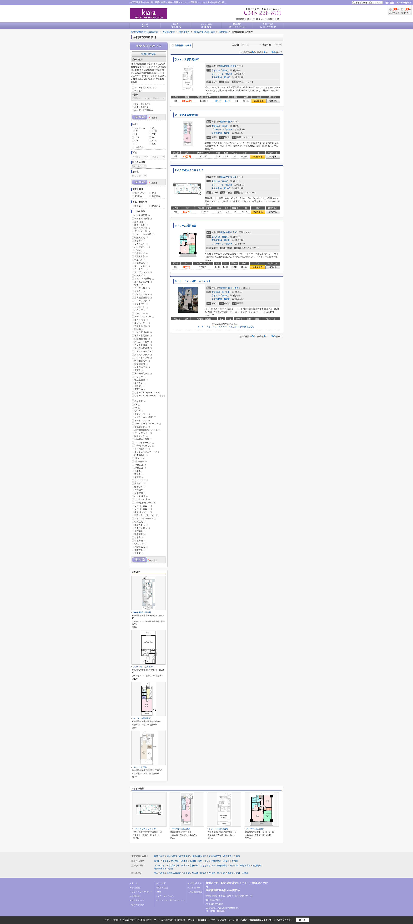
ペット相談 (141, 496)
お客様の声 (194, 887)
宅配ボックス (142, 427)
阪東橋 (229, 74)
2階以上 (139, 458)
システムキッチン (144, 351)
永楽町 (226, 861)
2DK (154, 134)
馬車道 (230, 873)
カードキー (141, 269)
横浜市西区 (172, 856)
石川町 (193, 861)
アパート (138, 87)
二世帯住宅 (141, 263)
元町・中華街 (242, 873)
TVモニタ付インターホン (147, 423)
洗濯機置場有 (142, 339)
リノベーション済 (144, 234)
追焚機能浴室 (142, 361)
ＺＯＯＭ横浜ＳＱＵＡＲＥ (189, 170)
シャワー (140, 376)
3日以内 (138, 196)
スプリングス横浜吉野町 (143, 667)
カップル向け (142, 288)
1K (153, 128)
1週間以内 (156, 196)
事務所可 (140, 240)
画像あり (138, 206)
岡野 (200, 861)
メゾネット (141, 307)
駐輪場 (138, 329)
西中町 (233, 66)
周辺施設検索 (195, 892)
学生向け (140, 285)
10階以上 (140, 464)
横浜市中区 (225, 121)
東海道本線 (245, 865)
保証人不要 (141, 237)
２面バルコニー (143, 506)
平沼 (206, 861)
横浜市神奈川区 (199, 856)
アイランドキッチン (145, 518)
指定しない (140, 193)
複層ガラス (141, 525)
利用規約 (135, 896)
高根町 (184, 861)
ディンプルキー (143, 433)
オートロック (142, 420)
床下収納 (140, 389)
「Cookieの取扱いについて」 (260, 920)
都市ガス (140, 550)
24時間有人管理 (143, 439)
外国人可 (140, 275)
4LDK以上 (139, 147)
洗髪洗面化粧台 (143, 373)
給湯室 (138, 537)
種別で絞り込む (148, 54)
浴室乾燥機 (141, 364)
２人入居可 (141, 244)
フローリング (142, 300)
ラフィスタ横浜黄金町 (187, 59)
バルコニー (141, 313)
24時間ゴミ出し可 (144, 445)
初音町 (233, 177)
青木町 (235, 861)
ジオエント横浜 (140, 767)
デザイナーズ (142, 231)
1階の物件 (140, 461)
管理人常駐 (141, 256)
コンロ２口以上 (143, 345)
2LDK (137, 137)
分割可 (138, 250)
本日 (154, 193)
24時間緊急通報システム (147, 430)
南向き (138, 474)
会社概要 (135, 887)
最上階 (138, 471)
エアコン (140, 383)
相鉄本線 (234, 865)
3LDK (154, 140)
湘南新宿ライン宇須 (163, 868)
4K (135, 144)
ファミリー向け (143, 294)
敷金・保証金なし (142, 104)
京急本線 (216, 70)
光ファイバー (142, 414)
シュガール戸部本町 (142, 718)
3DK (136, 140)
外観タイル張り (143, 342)
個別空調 (140, 493)
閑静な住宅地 (142, 228)
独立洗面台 (141, 380)
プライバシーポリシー (141, 892)
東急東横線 (222, 865)
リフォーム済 (142, 499)
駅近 (159, 892)
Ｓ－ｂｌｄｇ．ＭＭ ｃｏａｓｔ (193, 281)
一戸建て (138, 90)
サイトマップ (137, 900)
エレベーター (142, 323)
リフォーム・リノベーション (171, 900)
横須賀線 (257, 865)
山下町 (165, 861)
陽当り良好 (141, 225)
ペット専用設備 (143, 218)
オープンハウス (143, 272)
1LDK (154, 131)
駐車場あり (141, 455)
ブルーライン (218, 74)
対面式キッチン (143, 354)
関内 (156, 873)
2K (135, 134)
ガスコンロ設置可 (144, 278)
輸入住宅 (140, 521)
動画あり (156, 206)
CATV (138, 411)
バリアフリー (142, 247)
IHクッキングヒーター (146, 515)
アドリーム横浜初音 (185, 225)
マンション (151, 87)
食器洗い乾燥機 (143, 348)
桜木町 (227, 77)
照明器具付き (142, 326)
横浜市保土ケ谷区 (231, 856)
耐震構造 (140, 534)
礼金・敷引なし (141, 107)
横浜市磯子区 (215, 856)
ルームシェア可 (143, 282)
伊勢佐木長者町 (174, 873)
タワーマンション (165, 896)
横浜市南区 (225, 66)
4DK (154, 144)
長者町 (157, 861)
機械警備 (140, 540)
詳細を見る (259, 101)
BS (137, 407)
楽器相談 (140, 222)
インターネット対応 (145, 417)
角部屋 (138, 477)
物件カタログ (137, 904)
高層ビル (140, 483)
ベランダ (140, 310)
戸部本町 (175, 861)
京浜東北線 (217, 77)
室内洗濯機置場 (143, 297)
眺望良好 (140, 259)
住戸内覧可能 (142, 449)
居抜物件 (140, 490)
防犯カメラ (141, 436)
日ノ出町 (234, 288)
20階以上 (140, 468)
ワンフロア (141, 480)
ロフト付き (141, 304)
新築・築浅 (162, 887)
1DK (136, 131)
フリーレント (142, 266)
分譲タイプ (141, 253)
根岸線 (184, 865)
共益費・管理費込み (143, 110)
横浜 (162, 873)
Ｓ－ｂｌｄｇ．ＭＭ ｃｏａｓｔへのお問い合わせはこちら (226, 326)
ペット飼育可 (142, 215)
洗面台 (138, 370)
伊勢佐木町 (216, 861)
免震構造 (140, 531)
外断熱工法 (141, 547)
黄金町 (225, 70)
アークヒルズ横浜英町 (187, 115)
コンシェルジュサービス (147, 452)
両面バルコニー (143, 512)
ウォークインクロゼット (147, 392)
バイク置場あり (143, 332)
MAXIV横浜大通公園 (142, 612)
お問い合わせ (195, 883)
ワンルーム (139, 128)
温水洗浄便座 (142, 367)
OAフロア (140, 544)
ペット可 (161, 883)
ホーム (134, 883)
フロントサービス (144, 442)
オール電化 (141, 319)
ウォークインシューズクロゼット (149, 397)
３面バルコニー (143, 509)
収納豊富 (140, 401)
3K (153, 137)
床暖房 (138, 386)
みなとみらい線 (207, 865)
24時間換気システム (145, 502)
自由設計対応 (142, 528)
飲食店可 (140, 487)
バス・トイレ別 (143, 357)
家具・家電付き (143, 335)
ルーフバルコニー (144, 316)
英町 (232, 121)
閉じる (302, 920)
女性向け (140, 291)
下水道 (138, 553)
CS (137, 404)
